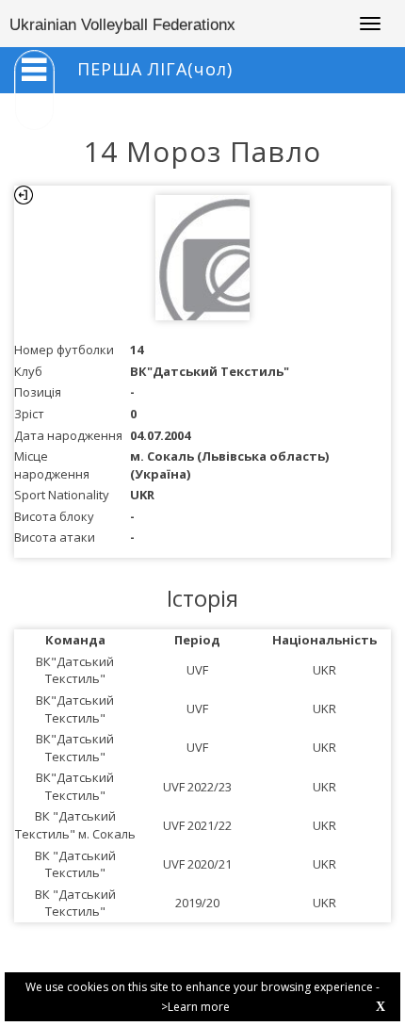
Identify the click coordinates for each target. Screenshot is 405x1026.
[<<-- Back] (23, 195)
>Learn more (195, 1007)
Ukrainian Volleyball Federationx (122, 25)
